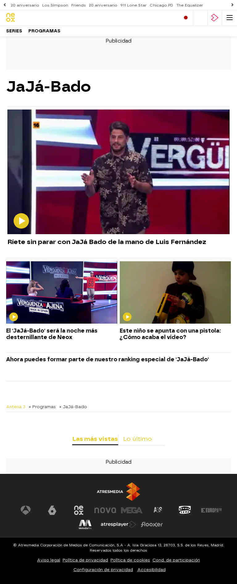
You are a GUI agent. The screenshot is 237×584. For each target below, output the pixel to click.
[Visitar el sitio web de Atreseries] (158, 510)
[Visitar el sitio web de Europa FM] (211, 510)
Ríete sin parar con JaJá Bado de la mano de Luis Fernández (106, 242)
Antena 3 (15, 406)
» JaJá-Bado (73, 406)
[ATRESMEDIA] (118, 491)
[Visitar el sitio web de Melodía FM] (85, 524)
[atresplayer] (214, 17)
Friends (78, 5)
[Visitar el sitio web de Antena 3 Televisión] (25, 510)
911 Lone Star (133, 5)
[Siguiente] (232, 5)
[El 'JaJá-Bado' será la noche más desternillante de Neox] (61, 292)
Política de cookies (130, 560)
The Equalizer (189, 5)
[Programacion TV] (200, 17)
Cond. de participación (176, 560)
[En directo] (185, 17)
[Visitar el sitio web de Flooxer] (152, 524)
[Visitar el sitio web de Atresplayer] (118, 524)
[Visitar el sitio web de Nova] (105, 510)
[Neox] (32, 18)
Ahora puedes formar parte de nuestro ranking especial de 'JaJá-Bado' (107, 359)
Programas (44, 31)
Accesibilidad (151, 569)
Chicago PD (161, 5)
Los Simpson (55, 5)
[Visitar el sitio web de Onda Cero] (185, 510)
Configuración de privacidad (103, 569)
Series (14, 31)
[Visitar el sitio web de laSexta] (52, 510)
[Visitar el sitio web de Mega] (132, 510)
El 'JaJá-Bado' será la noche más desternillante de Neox (52, 333)
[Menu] (229, 17)
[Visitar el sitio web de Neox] (78, 510)
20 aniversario (25, 5)
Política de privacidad (85, 560)
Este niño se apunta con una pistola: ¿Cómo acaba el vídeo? (170, 333)
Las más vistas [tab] (95, 438)
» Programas (42, 406)
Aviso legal (48, 560)
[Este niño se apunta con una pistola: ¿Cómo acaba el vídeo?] (175, 292)
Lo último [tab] (137, 438)
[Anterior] (4, 5)
